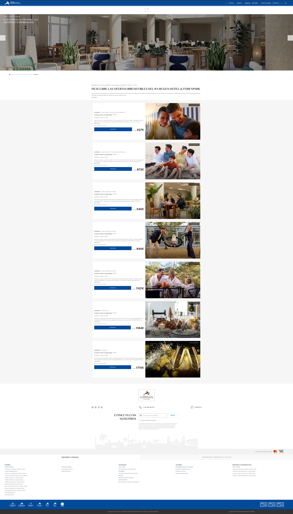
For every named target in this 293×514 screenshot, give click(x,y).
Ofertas (247, 3)
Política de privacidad (126, 511)
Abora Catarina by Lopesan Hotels (14, 484)
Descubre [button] (255, 3)
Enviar (173, 415)
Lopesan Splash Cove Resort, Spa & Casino (244, 473)
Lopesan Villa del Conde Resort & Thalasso (16, 475)
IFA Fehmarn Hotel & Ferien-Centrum (128, 473)
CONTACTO (198, 407)
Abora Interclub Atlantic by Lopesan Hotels (16, 486)
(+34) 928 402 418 (148, 407)
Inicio (12, 74)
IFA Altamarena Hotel (67, 469)
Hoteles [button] (231, 3)
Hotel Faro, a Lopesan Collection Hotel (15, 469)
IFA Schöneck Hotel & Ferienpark (127, 469)
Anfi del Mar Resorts (10, 492)
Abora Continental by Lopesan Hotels (14, 488)
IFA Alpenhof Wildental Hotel (183, 469)
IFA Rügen (30, 74)
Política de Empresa (137, 511)
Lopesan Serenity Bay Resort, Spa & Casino (244, 471)
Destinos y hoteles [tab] (70, 457)
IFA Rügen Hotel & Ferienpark (103, 115)
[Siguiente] (290, 38)
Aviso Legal (110, 511)
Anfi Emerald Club (9, 494)
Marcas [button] (239, 3)
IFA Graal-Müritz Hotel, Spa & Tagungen (129, 482)
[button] (282, 3)
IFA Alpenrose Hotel (181, 471)
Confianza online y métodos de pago (263, 451)
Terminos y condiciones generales (150, 511)
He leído (148, 420)
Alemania (17, 16)
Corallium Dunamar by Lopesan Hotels (15, 482)
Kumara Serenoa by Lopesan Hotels (14, 477)
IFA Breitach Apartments (182, 473)
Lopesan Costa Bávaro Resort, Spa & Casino (244, 475)
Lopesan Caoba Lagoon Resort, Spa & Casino (244, 469)
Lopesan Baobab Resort (11, 471)
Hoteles (16, 74)
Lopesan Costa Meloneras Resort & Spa (15, 473)
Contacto (275, 3)
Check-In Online (266, 3)
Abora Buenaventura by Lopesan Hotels (15, 490)
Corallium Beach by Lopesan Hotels (14, 480)
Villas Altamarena (66, 471)
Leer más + (94, 97)
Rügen (5, 16)
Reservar (113, 129)
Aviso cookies (117, 511)
